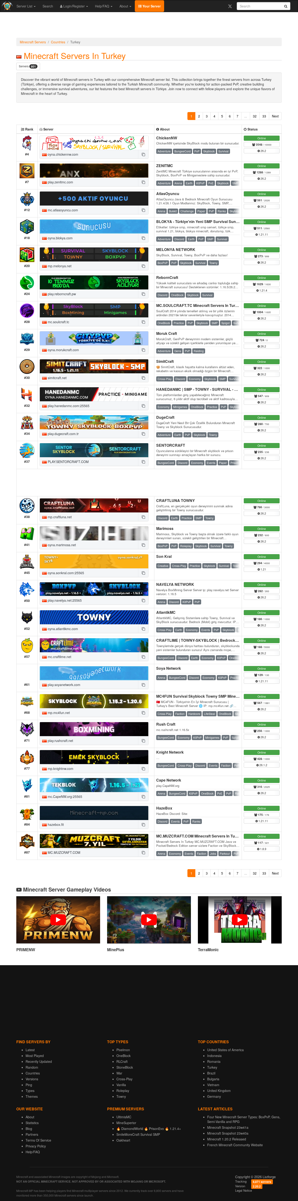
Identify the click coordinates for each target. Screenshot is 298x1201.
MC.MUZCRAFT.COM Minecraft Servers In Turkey (199, 836)
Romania (213, 1061)
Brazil (211, 1073)
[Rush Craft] (94, 729)
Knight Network (170, 752)
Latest (30, 1049)
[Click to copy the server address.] (143, 154)
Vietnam (213, 1084)
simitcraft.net (57, 377)
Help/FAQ (102, 6)
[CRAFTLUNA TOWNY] (94, 505)
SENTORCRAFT (170, 445)
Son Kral (164, 556)
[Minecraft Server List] (6, 6)
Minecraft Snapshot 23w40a (227, 1133)
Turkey (212, 1067)
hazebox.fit (55, 824)
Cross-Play (124, 1079)
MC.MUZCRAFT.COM (63, 852)
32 (255, 116)
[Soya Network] (94, 673)
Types (30, 1090)
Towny (121, 1096)
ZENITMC (164, 165)
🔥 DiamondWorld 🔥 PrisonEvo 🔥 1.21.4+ (148, 1128)
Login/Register (74, 6)
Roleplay (122, 1090)
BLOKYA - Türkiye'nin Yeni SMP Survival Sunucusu (201, 221)
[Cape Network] (94, 785)
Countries (58, 42)
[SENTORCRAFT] (94, 450)
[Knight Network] (94, 757)
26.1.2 (263, 765)
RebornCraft (167, 277)
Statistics (32, 1122)
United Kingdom (219, 1090)
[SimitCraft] (94, 366)
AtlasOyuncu (167, 193)
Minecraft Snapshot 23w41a (227, 1127)
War (119, 1073)
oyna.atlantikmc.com (62, 628)
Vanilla (121, 1084)
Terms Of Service (38, 1140)
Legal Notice (243, 1190)
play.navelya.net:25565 (64, 600)
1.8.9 (262, 849)
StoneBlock (124, 1067)
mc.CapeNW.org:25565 (64, 796)
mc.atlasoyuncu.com (62, 210)
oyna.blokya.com (60, 238)
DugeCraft (165, 417)
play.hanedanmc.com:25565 (68, 405)
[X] (230, 6)
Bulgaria (213, 1079)
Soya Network (168, 668)
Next (275, 116)
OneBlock (123, 1055)
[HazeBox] (94, 813)
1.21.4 (263, 290)
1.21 (263, 569)
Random (32, 1067)
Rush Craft (165, 724)
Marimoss (164, 528)
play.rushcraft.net (60, 740)
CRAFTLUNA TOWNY (175, 500)
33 (264, 116)
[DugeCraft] (94, 422)
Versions (32, 1079)
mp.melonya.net (59, 266)
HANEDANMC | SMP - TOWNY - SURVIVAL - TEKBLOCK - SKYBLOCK (218, 389)
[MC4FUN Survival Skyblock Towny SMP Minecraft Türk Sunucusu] (94, 701)
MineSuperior (126, 1122)
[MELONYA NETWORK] (94, 254)
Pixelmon (123, 1049)
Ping (29, 1084)
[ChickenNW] (94, 143)
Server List (25, 6)
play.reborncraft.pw (61, 294)
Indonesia (214, 1055)
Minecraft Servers (33, 42)
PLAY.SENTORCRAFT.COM (68, 461)
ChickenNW (166, 138)
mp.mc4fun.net (58, 712)
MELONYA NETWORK (175, 249)
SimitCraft (165, 361)
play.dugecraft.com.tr (63, 433)
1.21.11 (263, 234)
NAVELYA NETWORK (175, 584)
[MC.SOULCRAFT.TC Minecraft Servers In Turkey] (94, 310)
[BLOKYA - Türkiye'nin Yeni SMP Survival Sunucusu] (94, 226)
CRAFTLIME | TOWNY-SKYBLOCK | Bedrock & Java (202, 640)
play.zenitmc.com (60, 182)
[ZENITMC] (94, 171)
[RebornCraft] (94, 282)
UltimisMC (123, 1117)
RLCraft (122, 1061)
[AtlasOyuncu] (94, 199)
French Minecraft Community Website (235, 1145)
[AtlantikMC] (94, 617)
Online (261, 138)
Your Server (151, 6)
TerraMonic (208, 949)
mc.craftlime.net (59, 656)
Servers (27, 66)
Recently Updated (39, 1061)
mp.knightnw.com (60, 768)
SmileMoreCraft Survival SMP (138, 1134)
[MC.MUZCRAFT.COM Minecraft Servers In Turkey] (94, 841)
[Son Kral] (94, 561)
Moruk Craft (166, 333)
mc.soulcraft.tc (58, 321)
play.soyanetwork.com (63, 684)
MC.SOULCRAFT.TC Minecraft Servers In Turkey (198, 305)
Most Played (35, 1055)
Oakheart (123, 1140)
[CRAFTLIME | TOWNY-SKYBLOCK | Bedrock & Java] (94, 645)
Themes (32, 1096)
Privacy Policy (36, 1146)
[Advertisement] (149, 26)
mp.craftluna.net (59, 517)
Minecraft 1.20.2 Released (226, 1139)
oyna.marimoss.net (61, 544)
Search (48, 6)
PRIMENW (25, 949)
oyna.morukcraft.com (63, 349)
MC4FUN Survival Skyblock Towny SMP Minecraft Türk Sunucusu (214, 696)
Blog (29, 1128)
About (124, 6)
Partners (32, 1134)
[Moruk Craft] (94, 338)
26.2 (263, 151)
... (245, 116)
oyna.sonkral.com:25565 (65, 572)
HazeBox (164, 808)
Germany (214, 1096)
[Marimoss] (94, 533)
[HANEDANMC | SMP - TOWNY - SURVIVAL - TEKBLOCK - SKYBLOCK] (94, 394)
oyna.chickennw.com (62, 154)
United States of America (225, 1049)
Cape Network (168, 780)
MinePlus (115, 949)
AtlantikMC (166, 612)
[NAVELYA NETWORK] (94, 589)
